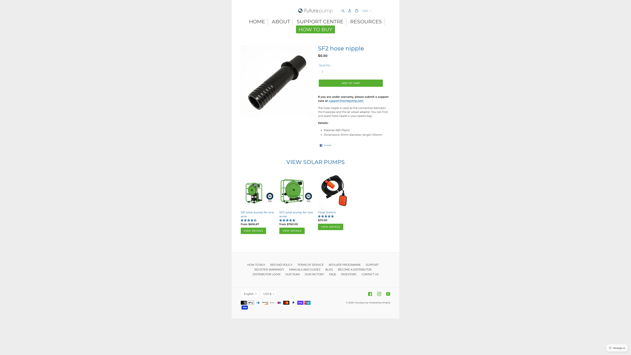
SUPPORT (372, 264)
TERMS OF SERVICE (310, 264)
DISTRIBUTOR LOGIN (266, 274)
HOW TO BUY (256, 264)
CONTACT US (370, 274)
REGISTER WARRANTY (269, 269)
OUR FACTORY (314, 274)
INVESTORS (348, 274)
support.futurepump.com (346, 100)
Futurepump (361, 302)
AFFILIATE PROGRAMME (345, 264)
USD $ (267, 294)
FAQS (332, 274)
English (249, 294)
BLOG (329, 269)
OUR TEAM (292, 274)
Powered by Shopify (379, 302)
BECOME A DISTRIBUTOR (355, 269)
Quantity (324, 65)
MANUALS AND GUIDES (304, 269)
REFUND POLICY (281, 264)
